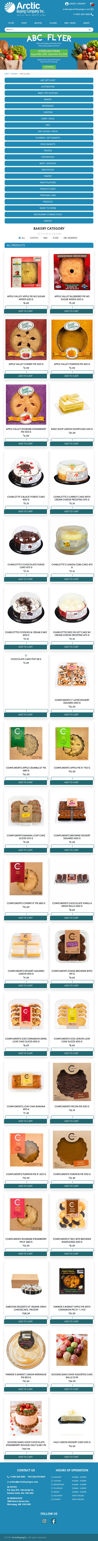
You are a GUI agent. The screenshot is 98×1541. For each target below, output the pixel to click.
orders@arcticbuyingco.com (24, 1481)
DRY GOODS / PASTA (48, 131)
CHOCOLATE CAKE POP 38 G (26, 659)
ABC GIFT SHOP (48, 80)
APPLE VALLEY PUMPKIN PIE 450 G (72, 364)
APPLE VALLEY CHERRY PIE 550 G (26, 364)
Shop (7, 74)
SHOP (24, 23)
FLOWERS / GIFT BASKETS (48, 137)
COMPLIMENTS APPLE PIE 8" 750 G (72, 768)
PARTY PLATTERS (48, 182)
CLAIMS (53, 23)
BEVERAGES (48, 105)
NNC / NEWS (70, 23)
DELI (48, 125)
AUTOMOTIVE (48, 86)
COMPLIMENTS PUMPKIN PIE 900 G (72, 1174)
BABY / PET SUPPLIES (48, 93)
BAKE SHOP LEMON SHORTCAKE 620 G (72, 429)
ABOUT (86, 23)
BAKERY (14, 74)
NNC (45, 237)
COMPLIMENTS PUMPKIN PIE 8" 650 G (26, 1174)
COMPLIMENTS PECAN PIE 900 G (72, 1107)
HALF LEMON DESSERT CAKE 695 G (72, 1442)
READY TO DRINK (48, 208)
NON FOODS (48, 169)
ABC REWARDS (70, 237)
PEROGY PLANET (48, 188)
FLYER (11, 23)
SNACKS (48, 220)
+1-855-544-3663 (17, 1476)
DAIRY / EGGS (48, 118)
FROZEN (48, 150)
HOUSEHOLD (48, 157)
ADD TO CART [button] (25, 311)
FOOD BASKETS (48, 144)
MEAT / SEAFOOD (48, 163)
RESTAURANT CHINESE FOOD (48, 214)
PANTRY (48, 176)
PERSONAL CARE (48, 195)
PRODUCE (48, 201)
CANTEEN (48, 112)
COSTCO (34, 237)
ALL (23, 237)
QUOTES (38, 23)
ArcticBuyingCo (19, 1537)
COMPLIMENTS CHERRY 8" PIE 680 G (26, 903)
